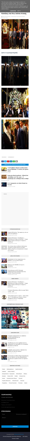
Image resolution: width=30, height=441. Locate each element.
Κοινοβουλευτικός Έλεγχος (12, 378)
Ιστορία (3, 378)
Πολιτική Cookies (15, 438)
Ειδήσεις (25, 373)
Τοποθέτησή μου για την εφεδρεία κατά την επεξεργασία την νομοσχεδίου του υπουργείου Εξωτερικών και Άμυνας (18, 344)
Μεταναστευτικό (15, 380)
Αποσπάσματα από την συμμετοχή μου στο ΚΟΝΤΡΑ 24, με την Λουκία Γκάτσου (16, 260)
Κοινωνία (20, 378)
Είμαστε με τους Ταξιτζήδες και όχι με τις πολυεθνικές (16, 265)
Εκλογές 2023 (10, 376)
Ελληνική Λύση (22, 376)
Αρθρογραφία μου (10, 369)
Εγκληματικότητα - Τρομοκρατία (8, 373)
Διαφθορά (4, 371)
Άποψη (3, 369)
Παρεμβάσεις (11, 157)
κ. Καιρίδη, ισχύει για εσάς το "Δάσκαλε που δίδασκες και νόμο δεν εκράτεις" (17, 350)
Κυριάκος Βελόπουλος (6, 380)
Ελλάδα (16, 376)
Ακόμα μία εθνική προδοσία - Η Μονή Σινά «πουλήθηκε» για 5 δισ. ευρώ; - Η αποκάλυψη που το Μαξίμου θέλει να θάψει (18, 177)
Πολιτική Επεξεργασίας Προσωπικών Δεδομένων (12, 436)
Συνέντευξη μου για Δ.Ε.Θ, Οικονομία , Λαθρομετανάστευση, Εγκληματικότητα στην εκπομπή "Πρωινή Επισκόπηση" (17, 272)
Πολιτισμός (20, 383)
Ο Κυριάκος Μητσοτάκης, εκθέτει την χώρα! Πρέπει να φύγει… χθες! (18, 291)
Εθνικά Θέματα (19, 373)
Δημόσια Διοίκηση (18, 369)
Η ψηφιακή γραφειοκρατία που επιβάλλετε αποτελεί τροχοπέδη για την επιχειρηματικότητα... (17, 337)
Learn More (13, 11)
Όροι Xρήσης (25, 436)
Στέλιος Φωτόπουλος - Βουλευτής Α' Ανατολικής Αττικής (13, 16)
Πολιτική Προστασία (12, 383)
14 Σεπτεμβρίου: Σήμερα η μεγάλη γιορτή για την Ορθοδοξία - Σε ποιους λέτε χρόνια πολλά (17, 169)
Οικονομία (22, 380)
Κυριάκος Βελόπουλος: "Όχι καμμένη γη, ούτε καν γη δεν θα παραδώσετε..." (18, 233)
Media (25, 383)
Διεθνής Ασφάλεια (11, 371)
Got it (19, 11)
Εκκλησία (4, 157)
